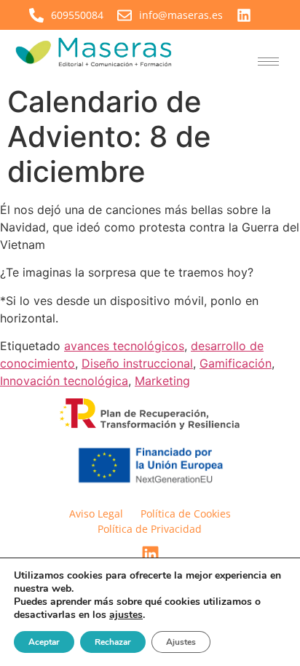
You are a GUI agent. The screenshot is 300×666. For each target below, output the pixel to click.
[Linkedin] (150, 554)
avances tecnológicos (124, 345)
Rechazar (113, 642)
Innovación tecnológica (64, 380)
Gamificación (236, 363)
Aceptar (44, 642)
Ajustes (181, 642)
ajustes (126, 615)
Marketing (162, 380)
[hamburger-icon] (268, 61)
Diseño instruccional (137, 363)
